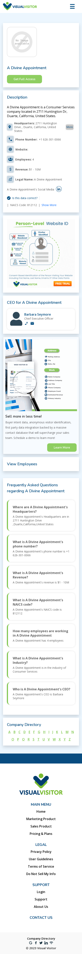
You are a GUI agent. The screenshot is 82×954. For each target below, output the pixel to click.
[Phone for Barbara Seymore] (26, 323)
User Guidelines (41, 859)
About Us (41, 906)
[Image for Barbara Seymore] (16, 324)
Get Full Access (24, 79)
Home (41, 811)
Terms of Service (41, 866)
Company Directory (41, 938)
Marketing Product (41, 819)
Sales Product (41, 826)
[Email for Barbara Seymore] (32, 323)
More (69, 127)
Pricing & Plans (41, 833)
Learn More (62, 448)
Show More (49, 205)
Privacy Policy (41, 851)
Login (41, 892)
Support (41, 899)
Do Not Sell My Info (41, 874)
